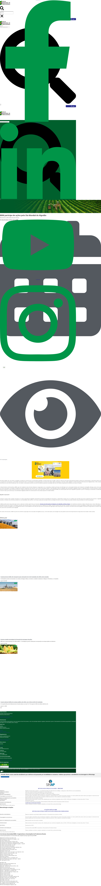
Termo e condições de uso (5, 735)
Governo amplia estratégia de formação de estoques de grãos (16, 639)
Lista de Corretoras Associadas (6, 758)
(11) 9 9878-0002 (3, 754)
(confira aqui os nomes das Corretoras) (33, 802)
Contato (1, 743)
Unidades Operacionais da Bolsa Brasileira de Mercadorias (6, 714)
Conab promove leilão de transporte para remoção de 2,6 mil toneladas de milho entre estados (25, 577)
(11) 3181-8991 (3, 751)
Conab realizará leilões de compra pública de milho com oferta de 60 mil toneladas (21, 702)
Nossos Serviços (3, 727)
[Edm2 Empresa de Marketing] (2, 772)
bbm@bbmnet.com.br (4, 748)
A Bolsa (1, 726)
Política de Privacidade (4, 737)
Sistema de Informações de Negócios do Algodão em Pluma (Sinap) (55, 504)
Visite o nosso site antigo (5, 728)
